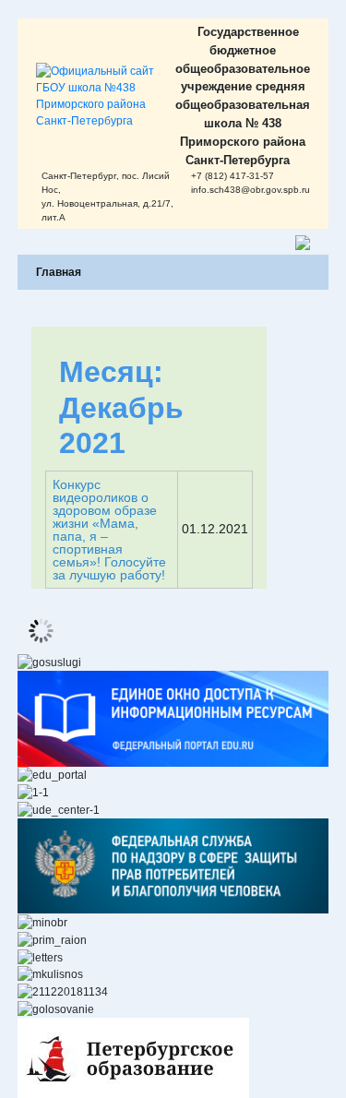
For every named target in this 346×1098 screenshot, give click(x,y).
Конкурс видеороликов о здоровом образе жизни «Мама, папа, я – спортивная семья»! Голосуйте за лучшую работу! (109, 529)
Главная (58, 272)
